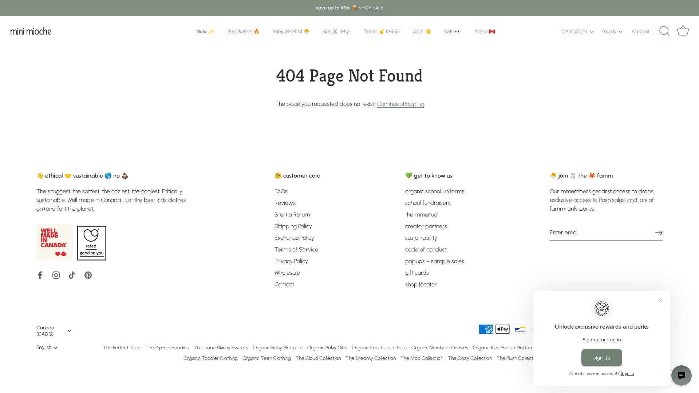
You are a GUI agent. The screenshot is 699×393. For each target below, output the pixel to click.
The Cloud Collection (318, 358)
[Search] (664, 31)
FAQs (281, 191)
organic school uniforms (435, 191)
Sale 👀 (452, 31)
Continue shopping (400, 103)
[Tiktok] (72, 274)
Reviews (285, 202)
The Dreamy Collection (370, 358)
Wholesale (287, 272)
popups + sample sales (434, 261)
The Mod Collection (421, 358)
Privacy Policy (291, 261)
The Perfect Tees (122, 347)
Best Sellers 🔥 (244, 31)
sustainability (421, 237)
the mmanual (421, 214)
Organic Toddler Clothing (210, 358)
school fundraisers (428, 202)
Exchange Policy (294, 237)
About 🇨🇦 (484, 31)
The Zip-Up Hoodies (167, 347)
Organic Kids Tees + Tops (379, 347)
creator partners (426, 226)
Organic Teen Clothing (266, 358)
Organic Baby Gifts (327, 347)
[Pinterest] (88, 274)
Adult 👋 (422, 31)
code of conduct (426, 249)
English (608, 31)
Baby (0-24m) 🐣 (291, 31)
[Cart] (683, 31)
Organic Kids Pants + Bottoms (504, 347)
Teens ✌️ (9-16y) (382, 31)
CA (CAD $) (574, 31)
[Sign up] (659, 233)
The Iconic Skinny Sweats (221, 347)
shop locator (421, 284)
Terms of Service (296, 249)
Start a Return (292, 214)
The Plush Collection (518, 358)
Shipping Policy (293, 226)
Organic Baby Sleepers (278, 347)
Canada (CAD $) (45, 331)
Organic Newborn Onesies (439, 347)
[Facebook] (40, 274)
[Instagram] (56, 274)
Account (640, 31)
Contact (284, 284)
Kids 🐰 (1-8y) (337, 31)
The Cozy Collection (470, 358)
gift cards (417, 272)
